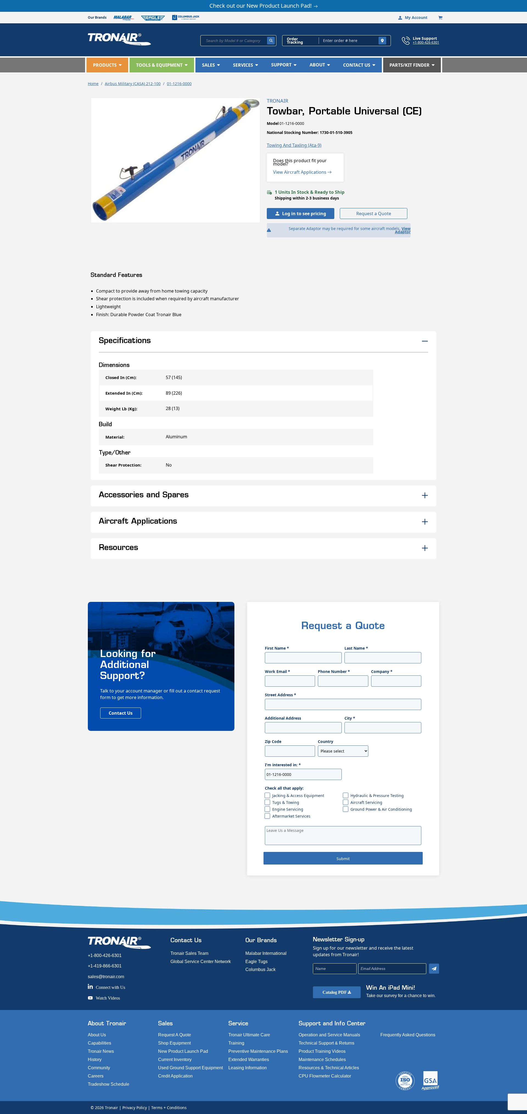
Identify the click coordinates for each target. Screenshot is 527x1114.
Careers (95, 1076)
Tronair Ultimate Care (249, 1034)
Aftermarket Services (291, 816)
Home (93, 83)
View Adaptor (403, 230)
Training (236, 1043)
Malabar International (266, 953)
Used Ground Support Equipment (190, 1067)
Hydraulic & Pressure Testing (377, 795)
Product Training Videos (322, 1051)
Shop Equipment (174, 1043)
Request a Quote (373, 214)
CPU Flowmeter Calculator (325, 1076)
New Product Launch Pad (183, 1051)
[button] (107, 65)
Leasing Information (247, 1067)
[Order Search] (382, 40)
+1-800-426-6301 (426, 42)
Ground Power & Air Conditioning (381, 809)
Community (99, 1067)
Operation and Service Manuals (329, 1034)
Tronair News (101, 1051)
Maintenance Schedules (322, 1059)
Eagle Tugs (256, 961)
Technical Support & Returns (326, 1043)
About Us (97, 1034)
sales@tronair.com (106, 976)
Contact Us (121, 713)
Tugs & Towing (285, 802)
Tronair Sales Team (189, 953)
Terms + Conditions (169, 1107)
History (95, 1059)
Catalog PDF (335, 992)
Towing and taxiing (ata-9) (294, 145)
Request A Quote (174, 1034)
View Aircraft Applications (300, 172)
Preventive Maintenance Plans (258, 1051)
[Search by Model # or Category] (271, 40)
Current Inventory (175, 1059)
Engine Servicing (287, 809)
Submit (343, 858)
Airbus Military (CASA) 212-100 (133, 83)
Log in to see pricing (304, 214)
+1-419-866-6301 (105, 966)
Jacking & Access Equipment (298, 795)
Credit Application (175, 1076)
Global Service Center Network (200, 961)
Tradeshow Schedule (108, 1084)
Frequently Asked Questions (407, 1034)
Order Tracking (295, 40)
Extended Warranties (248, 1059)
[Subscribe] (434, 968)
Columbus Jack (260, 969)
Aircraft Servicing (366, 802)
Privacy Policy (134, 1107)
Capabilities (99, 1043)
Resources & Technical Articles (329, 1067)
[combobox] (238, 40)
